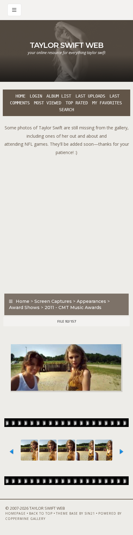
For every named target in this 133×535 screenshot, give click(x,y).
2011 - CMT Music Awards (73, 307)
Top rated (77, 102)
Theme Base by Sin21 (75, 513)
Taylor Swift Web (66, 45)
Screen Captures (53, 301)
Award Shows (24, 307)
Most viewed (47, 102)
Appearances (91, 301)
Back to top (41, 513)
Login (36, 96)
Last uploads (90, 96)
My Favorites (107, 102)
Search (66, 109)
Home (20, 96)
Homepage (15, 513)
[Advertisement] (66, 223)
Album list (58, 96)
